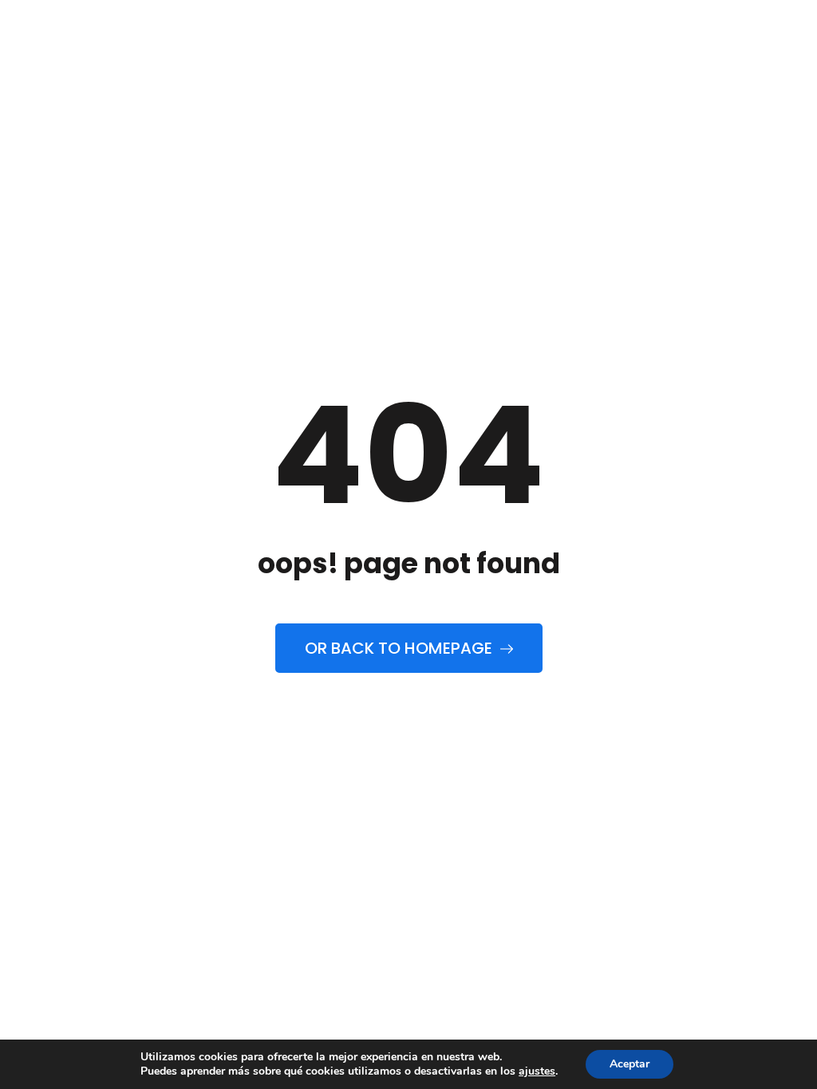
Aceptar (629, 1063)
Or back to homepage (400, 648)
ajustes (537, 1071)
